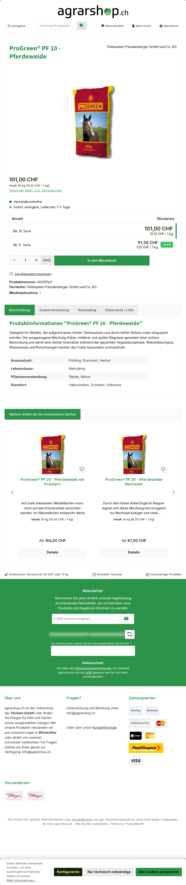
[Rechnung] (152, 711)
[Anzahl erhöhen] (36, 260)
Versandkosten (82, 819)
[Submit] (126, 619)
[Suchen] (82, 25)
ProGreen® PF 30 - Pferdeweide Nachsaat (133, 481)
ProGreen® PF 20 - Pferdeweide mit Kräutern (52, 481)
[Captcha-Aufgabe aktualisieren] (130, 634)
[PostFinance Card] (150, 736)
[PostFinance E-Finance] (146, 748)
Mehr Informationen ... (22, 880)
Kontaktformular (105, 727)
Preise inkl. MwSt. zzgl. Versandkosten (35, 190)
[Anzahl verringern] (14, 260)
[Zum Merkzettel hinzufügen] (81, 469)
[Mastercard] (161, 723)
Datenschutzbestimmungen (93, 668)
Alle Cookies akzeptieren (159, 872)
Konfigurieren (68, 872)
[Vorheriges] (12, 492)
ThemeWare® (134, 824)
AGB (89, 672)
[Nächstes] (173, 492)
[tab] (20, 310)
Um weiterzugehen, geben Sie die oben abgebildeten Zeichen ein (91, 643)
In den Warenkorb (102, 260)
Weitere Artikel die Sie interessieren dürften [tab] (42, 414)
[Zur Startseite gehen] (93, 12)
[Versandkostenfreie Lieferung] (14, 796)
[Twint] (136, 736)
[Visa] (136, 760)
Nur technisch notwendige (109, 872)
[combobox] (57, 25)
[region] (93, 121)
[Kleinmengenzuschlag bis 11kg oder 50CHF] (35, 796)
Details (52, 552)
